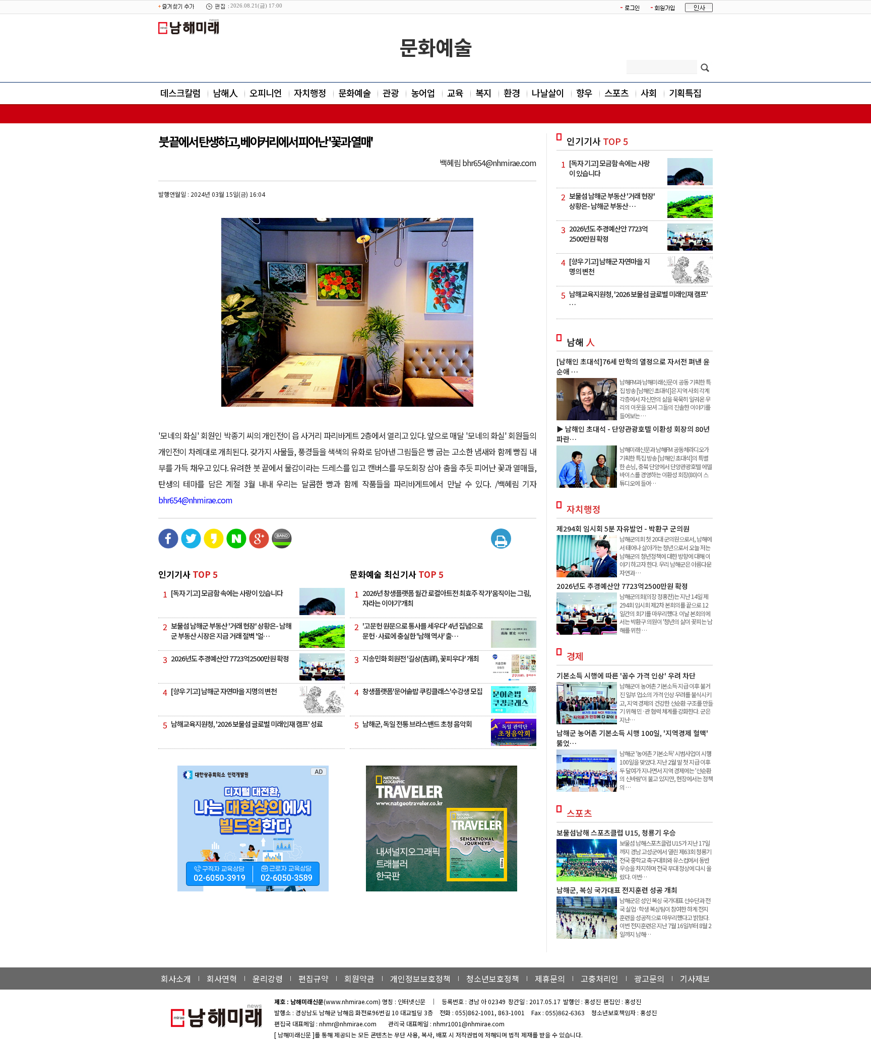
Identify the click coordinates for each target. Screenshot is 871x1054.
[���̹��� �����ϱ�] (236, 546)
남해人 (225, 92)
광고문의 (649, 978)
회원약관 (359, 978)
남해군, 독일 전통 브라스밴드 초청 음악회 (417, 724)
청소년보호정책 (492, 978)
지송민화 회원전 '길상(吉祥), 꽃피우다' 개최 (420, 658)
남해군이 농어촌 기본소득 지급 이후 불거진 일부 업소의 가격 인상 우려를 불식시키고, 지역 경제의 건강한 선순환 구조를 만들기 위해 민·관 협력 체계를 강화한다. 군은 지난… (666, 703)
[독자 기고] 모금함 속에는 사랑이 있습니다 (227, 593)
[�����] (517, 533)
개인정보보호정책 (420, 978)
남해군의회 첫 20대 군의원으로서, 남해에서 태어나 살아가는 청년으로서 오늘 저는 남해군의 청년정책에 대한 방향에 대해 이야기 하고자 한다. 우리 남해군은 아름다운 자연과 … (665, 556)
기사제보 (695, 978)
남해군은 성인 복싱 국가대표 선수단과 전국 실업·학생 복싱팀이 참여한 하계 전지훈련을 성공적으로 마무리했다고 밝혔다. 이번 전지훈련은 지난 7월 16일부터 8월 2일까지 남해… (665, 917)
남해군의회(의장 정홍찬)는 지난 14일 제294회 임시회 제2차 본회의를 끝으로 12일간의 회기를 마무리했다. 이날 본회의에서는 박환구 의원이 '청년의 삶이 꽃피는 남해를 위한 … (665, 613)
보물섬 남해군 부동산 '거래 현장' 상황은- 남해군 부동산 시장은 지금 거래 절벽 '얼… (231, 631)
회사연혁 (222, 978)
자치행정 (310, 92)
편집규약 (313, 978)
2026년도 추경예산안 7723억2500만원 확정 (230, 658)
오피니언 (266, 92)
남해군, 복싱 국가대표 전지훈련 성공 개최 (616, 890)
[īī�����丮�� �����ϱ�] (214, 546)
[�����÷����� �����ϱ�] (259, 546)
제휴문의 (550, 978)
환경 (512, 92)
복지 (483, 92)
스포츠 (616, 92)
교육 (455, 92)
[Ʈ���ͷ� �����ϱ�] (191, 546)
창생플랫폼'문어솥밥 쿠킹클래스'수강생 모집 (422, 691)
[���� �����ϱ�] (282, 546)
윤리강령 (268, 978)
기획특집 (685, 92)
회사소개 (176, 978)
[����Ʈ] (501, 540)
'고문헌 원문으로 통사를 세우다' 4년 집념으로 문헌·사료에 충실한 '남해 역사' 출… (422, 631)
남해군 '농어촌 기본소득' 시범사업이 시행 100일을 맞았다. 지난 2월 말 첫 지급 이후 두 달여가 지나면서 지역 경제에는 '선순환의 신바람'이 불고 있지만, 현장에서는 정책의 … (666, 770)
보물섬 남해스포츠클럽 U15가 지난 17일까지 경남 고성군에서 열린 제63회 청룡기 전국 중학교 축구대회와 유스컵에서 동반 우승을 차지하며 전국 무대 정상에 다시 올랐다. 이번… (665, 860)
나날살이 (548, 92)
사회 (649, 92)
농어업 (423, 92)
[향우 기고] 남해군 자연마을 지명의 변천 (224, 691)
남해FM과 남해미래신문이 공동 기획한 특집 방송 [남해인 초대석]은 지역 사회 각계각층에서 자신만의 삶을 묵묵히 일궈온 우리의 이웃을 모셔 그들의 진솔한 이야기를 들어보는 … (665, 399)
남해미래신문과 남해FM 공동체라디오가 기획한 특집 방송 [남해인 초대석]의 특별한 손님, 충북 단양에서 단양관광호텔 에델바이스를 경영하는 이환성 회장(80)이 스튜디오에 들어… (665, 466)
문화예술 (435, 46)
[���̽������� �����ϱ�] (168, 546)
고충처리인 (599, 978)
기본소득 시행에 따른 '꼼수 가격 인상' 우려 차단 (626, 675)
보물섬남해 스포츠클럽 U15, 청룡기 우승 (616, 832)
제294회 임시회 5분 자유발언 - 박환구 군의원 (623, 528)
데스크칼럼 (180, 92)
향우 (584, 92)
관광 (391, 92)
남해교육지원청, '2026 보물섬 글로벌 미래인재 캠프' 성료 (247, 724)
